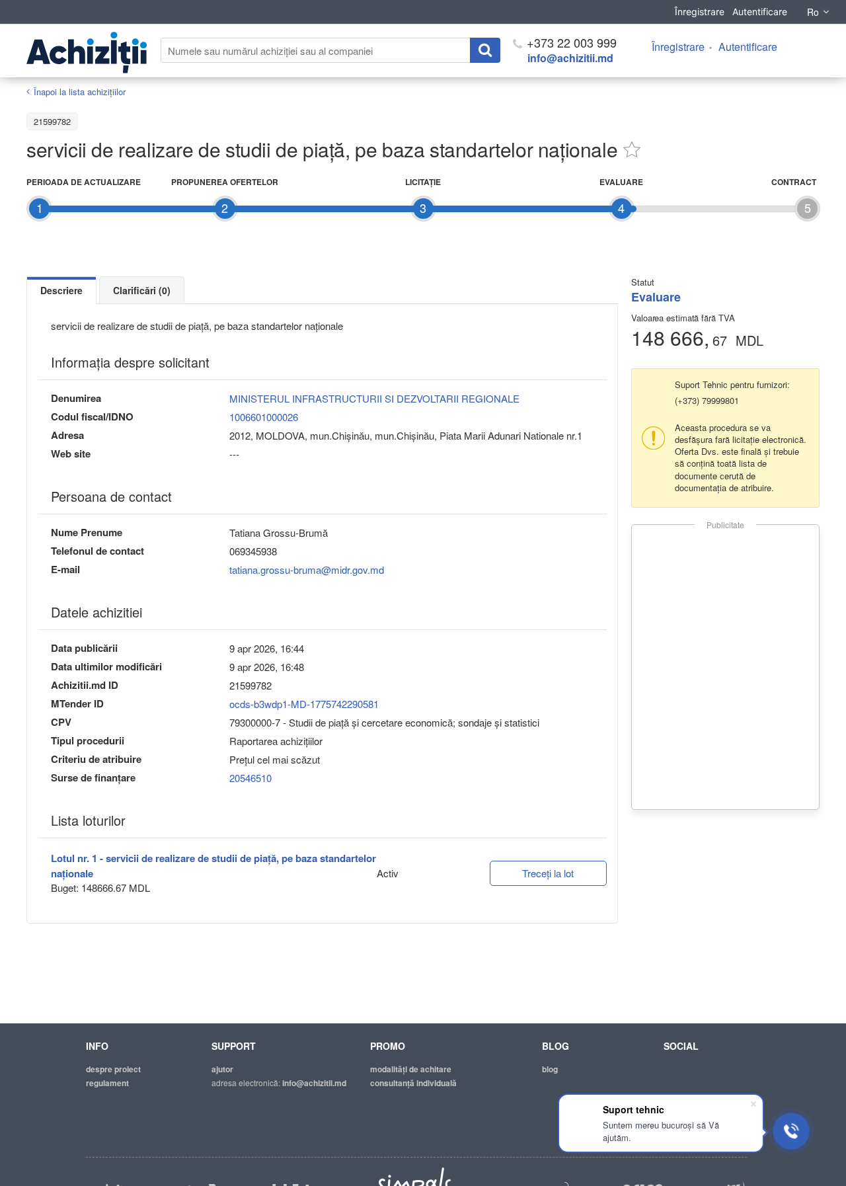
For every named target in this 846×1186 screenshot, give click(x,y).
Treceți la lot (548, 873)
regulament (107, 1083)
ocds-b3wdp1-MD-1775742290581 (304, 704)
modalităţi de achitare (410, 1069)
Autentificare (759, 11)
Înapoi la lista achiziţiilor (80, 91)
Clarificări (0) (142, 290)
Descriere (61, 290)
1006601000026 (263, 417)
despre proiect (113, 1069)
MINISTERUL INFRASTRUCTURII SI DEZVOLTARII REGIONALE (374, 398)
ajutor (222, 1069)
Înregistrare (699, 11)
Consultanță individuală (413, 1083)
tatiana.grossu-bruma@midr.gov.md (306, 569)
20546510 (250, 778)
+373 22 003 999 (570, 42)
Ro (813, 12)
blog (550, 1069)
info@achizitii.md (570, 57)
